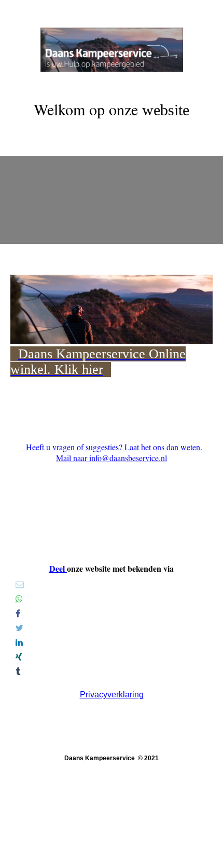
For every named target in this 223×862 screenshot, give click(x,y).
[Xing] (19, 657)
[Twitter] (19, 628)
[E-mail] (20, 584)
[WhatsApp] (19, 599)
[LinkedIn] (19, 642)
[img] (111, 39)
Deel (58, 568)
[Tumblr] (18, 671)
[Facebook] (18, 613)
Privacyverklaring (112, 694)
